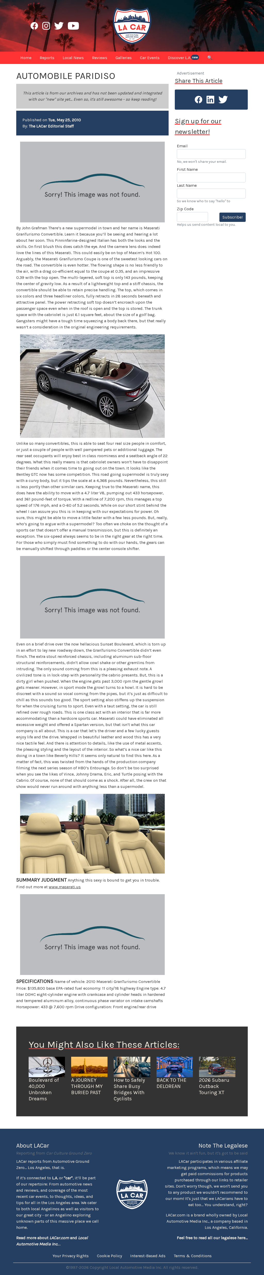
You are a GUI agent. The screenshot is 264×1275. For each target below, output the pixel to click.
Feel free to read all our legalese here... (212, 1237)
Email (182, 145)
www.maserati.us (65, 886)
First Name (187, 169)
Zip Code (185, 208)
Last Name (187, 185)
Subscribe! (232, 217)
